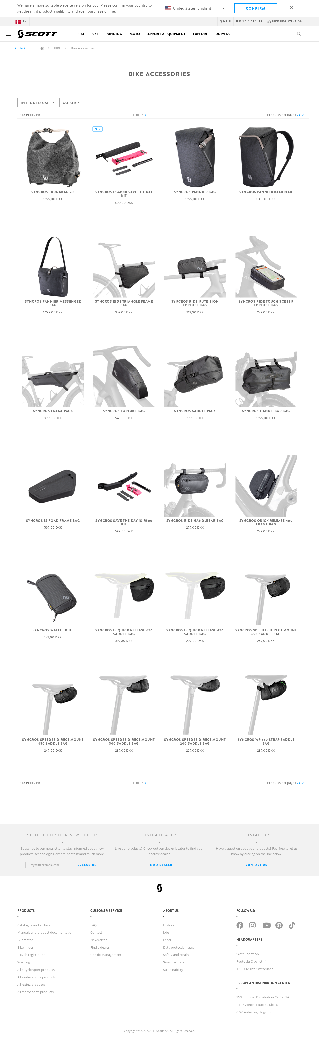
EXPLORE (200, 33)
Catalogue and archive (33, 925)
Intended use (35, 102)
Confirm (256, 8)
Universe (223, 33)
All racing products (31, 984)
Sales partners (173, 962)
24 (298, 115)
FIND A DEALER (159, 865)
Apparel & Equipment (166, 33)
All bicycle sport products (36, 969)
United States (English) (191, 8)
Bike (81, 33)
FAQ (93, 925)
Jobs (166, 932)
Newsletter (98, 940)
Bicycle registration (31, 954)
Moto (135, 33)
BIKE (57, 48)
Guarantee (25, 940)
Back (22, 48)
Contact (96, 932)
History (168, 925)
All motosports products (35, 992)
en (24, 21)
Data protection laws (178, 947)
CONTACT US (256, 865)
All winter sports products (36, 977)
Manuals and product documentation (45, 932)
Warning (23, 962)
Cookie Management (105, 954)
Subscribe (87, 865)
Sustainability (173, 969)
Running (113, 33)
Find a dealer (99, 947)
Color (69, 102)
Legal (167, 940)
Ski (95, 33)
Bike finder (25, 947)
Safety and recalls (176, 954)
